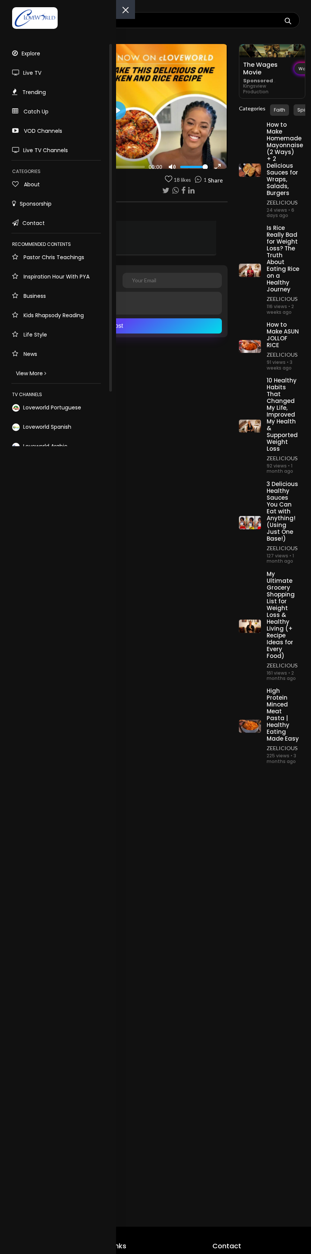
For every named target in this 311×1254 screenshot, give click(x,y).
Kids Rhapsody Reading (53, 315)
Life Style (34, 334)
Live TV (32, 73)
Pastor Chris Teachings (53, 257)
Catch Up (35, 111)
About (31, 184)
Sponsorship (36, 204)
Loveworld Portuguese (51, 407)
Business (34, 296)
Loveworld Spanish (46, 427)
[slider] (120, 167)
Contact (33, 223)
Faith (279, 109)
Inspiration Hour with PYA (56, 276)
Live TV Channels (45, 150)
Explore (31, 53)
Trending (33, 92)
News (29, 354)
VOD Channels (42, 131)
